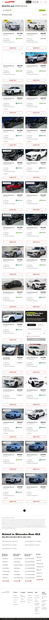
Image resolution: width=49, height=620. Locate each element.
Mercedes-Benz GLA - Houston (32, 545)
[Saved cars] (41, 2)
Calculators (29, 595)
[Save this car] (22, 21)
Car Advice (15, 599)
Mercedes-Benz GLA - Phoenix (9, 548)
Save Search (42, 10)
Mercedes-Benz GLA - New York (9, 541)
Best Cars (14, 602)
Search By (15, 595)
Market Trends (30, 599)
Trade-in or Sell (15, 597)
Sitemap (29, 602)
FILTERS (8, 10)
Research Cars (15, 604)
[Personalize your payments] (22, 35)
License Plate (32, 324)
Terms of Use (37, 595)
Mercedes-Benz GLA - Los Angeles (33, 541)
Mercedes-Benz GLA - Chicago (9, 545)
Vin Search (40, 324)
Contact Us (22, 598)
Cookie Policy (37, 613)
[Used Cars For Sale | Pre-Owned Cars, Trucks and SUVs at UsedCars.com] (9, 2)
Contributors (30, 597)
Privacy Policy (37, 597)
